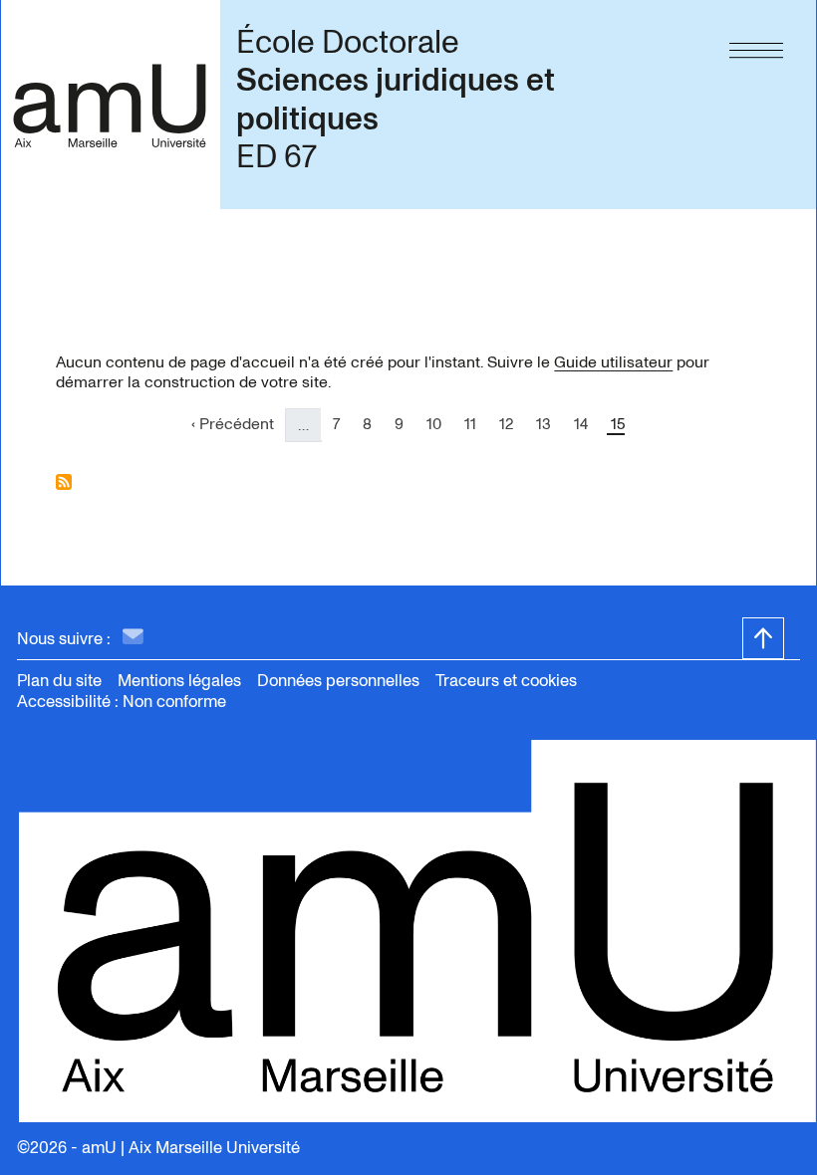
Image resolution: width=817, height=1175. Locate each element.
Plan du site (59, 680)
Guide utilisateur (613, 362)
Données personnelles (338, 680)
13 (549, 423)
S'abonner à (64, 482)
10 (439, 423)
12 (511, 423)
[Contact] (133, 637)
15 (624, 423)
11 (475, 423)
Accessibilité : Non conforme (121, 701)
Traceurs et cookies (506, 680)
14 (586, 423)
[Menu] (756, 46)
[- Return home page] (110, 104)
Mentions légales (179, 680)
